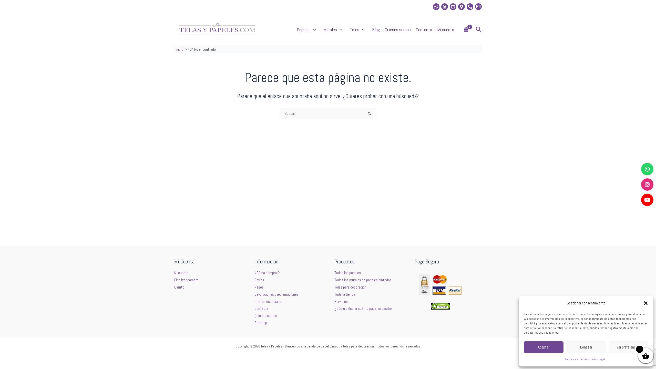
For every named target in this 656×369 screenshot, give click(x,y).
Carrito (179, 287)
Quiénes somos (398, 30)
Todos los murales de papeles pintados (363, 280)
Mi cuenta (445, 30)
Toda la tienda (344, 294)
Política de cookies (577, 359)
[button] (645, 303)
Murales (330, 30)
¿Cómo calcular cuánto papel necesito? (363, 308)
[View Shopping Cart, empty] (466, 30)
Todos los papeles (347, 272)
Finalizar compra (186, 280)
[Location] (461, 6)
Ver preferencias (628, 347)
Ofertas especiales (268, 301)
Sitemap (260, 322)
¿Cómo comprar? (267, 272)
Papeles (304, 30)
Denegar (586, 347)
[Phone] (470, 6)
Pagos (259, 287)
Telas (354, 30)
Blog (376, 30)
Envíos (259, 280)
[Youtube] (453, 6)
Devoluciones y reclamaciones (276, 294)
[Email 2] (478, 6)
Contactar (262, 308)
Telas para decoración (350, 287)
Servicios (341, 301)
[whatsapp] (436, 6)
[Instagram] (444, 6)
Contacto (424, 30)
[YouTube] (647, 200)
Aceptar (543, 347)
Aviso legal (598, 359)
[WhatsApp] (647, 169)
